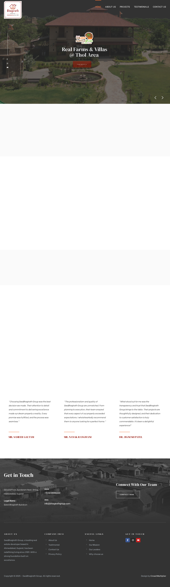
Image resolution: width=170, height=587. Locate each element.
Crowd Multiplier (158, 575)
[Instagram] (133, 540)
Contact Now (127, 494)
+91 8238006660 (52, 492)
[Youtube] (138, 540)
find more (84, 64)
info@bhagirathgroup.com (57, 503)
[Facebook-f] (128, 540)
